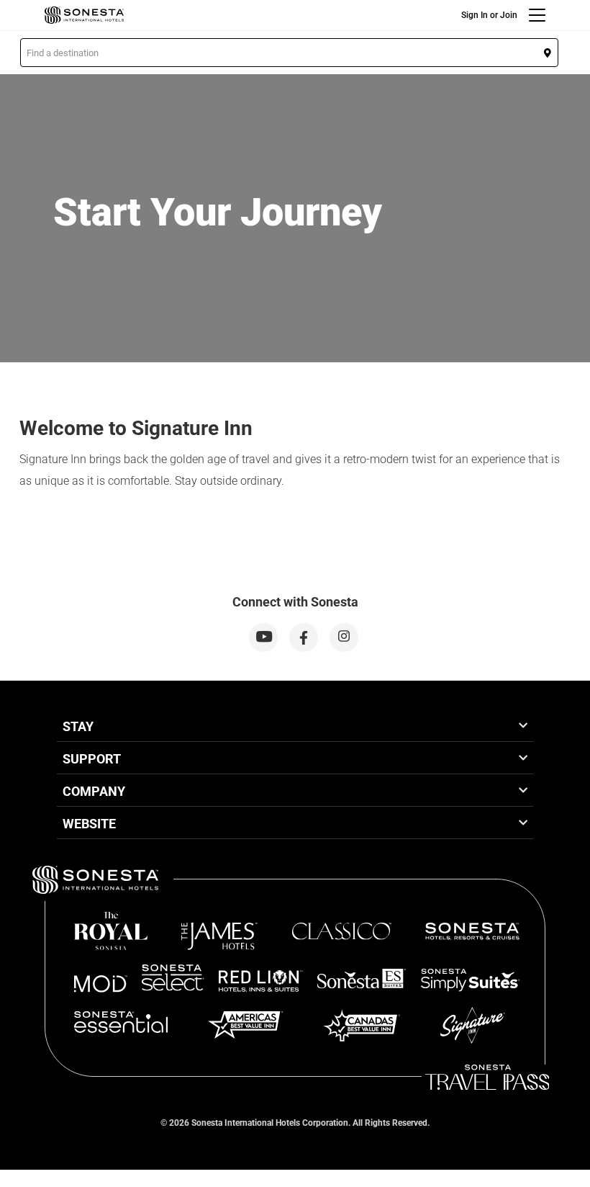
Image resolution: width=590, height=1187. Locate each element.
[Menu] (537, 15)
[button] (289, 52)
